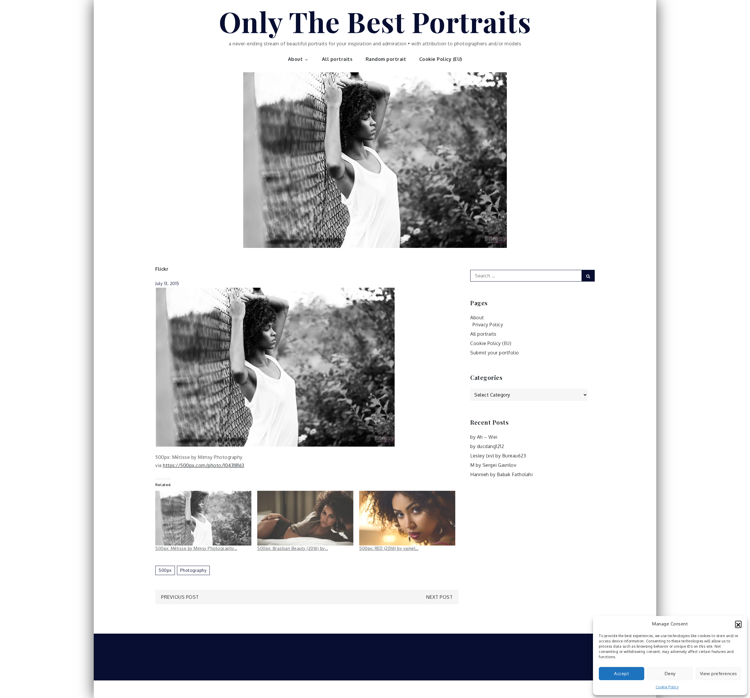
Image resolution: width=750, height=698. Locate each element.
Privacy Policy (488, 324)
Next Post (439, 597)
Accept (621, 673)
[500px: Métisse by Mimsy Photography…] (203, 518)
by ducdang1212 (487, 446)
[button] (738, 624)
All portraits (337, 59)
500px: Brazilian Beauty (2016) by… (292, 548)
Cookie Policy (667, 687)
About (295, 59)
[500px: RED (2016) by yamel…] (407, 518)
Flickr (161, 269)
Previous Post (180, 597)
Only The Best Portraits (375, 21)
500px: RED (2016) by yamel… (389, 548)
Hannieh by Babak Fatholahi (501, 474)
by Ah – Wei (483, 437)
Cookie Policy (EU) (440, 59)
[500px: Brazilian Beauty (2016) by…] (305, 518)
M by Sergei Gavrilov (493, 465)
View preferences (718, 673)
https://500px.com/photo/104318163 (203, 465)
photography (193, 570)
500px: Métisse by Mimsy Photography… (196, 548)
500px (165, 570)
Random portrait (386, 59)
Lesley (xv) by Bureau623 (498, 456)
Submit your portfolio (494, 353)
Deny (670, 673)
